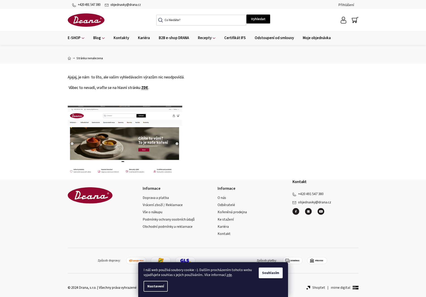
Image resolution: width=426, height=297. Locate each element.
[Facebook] (297, 213)
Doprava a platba (156, 197)
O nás (222, 197)
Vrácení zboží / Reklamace (163, 204)
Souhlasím (270, 272)
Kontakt (224, 233)
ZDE (144, 88)
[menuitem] (76, 38)
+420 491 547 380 (89, 4)
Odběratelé (226, 204)
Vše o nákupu (152, 212)
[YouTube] (321, 211)
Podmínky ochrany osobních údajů (169, 219)
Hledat (258, 19)
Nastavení (155, 286)
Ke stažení (226, 219)
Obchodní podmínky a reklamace (168, 226)
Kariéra (223, 226)
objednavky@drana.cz (125, 4)
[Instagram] (310, 213)
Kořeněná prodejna (232, 212)
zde (229, 274)
